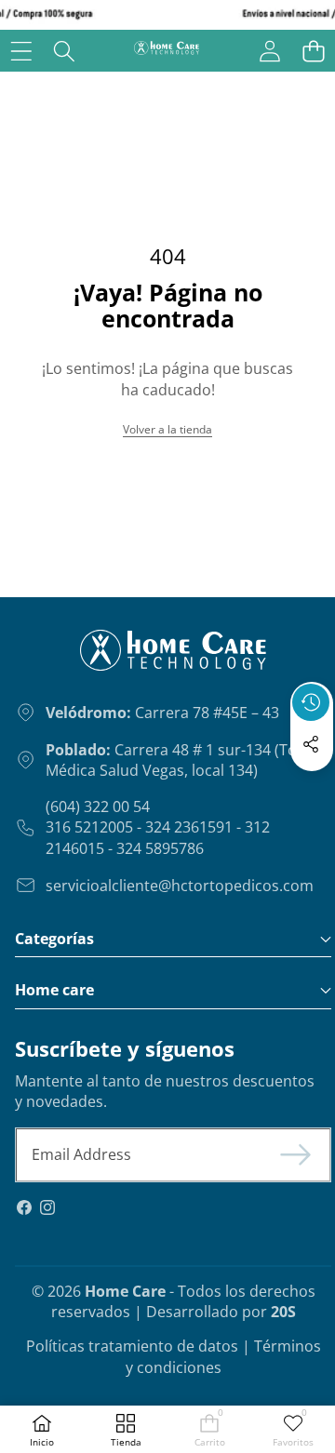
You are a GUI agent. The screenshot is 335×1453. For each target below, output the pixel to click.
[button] (313, 51)
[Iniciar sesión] (269, 51)
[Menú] (21, 51)
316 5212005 (89, 827)
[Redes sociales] (310, 744)
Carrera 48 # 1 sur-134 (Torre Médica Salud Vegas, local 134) (182, 760)
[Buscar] (65, 51)
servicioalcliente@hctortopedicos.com (180, 885)
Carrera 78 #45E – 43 (162, 712)
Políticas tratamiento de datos (132, 1346)
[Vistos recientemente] (310, 702)
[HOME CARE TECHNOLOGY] (167, 50)
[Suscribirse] (296, 1154)
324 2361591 (189, 827)
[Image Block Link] (126, 658)
